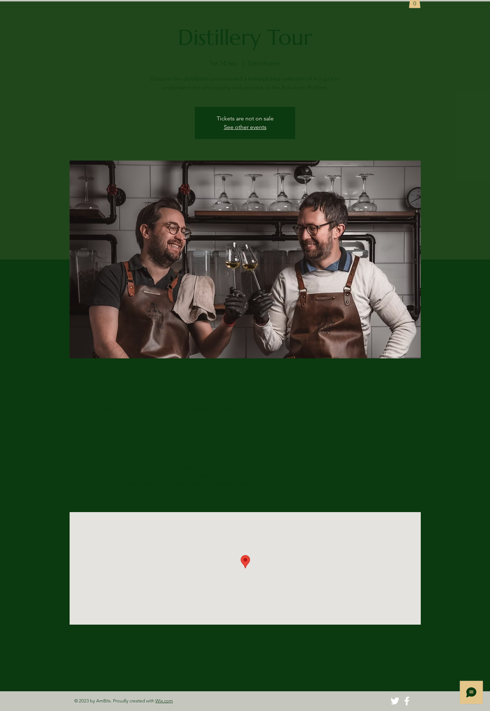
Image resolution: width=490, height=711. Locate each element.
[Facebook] (407, 701)
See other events (245, 127)
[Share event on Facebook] (97, 672)
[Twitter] (395, 701)
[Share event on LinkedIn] (132, 672)
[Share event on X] (115, 672)
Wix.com (164, 700)
